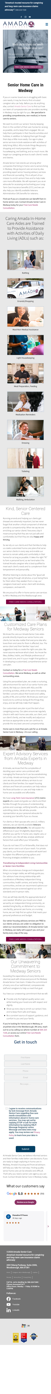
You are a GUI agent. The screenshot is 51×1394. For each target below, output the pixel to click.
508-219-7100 (21, 10)
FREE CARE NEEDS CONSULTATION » (28, 67)
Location (35, 1272)
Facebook (16, 1299)
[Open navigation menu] (47, 24)
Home (8, 1272)
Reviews (9, 1277)
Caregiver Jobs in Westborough (21, 1272)
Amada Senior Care (22, 106)
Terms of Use (17, 1277)
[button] (25, 602)
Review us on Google (25, 1202)
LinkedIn (15, 1310)
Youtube (15, 1305)
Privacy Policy (27, 1277)
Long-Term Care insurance (22, 798)
